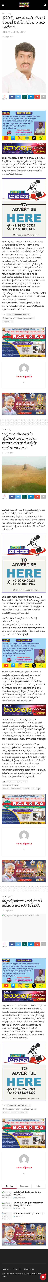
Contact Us (16, 1269)
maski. (24, 1112)
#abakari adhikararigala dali (19, 1105)
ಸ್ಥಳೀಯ (10, 896)
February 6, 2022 (7, 37)
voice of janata (24, 376)
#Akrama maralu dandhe (17, 781)
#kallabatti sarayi (29, 1109)
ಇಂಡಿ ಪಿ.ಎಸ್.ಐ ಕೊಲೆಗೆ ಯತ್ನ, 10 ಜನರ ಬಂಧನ (29, 1214)
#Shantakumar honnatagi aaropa (16, 789)
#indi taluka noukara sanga (18, 314)
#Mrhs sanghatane (10, 785)
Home (4, 13)
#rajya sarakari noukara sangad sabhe (18, 318)
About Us (5, 1269)
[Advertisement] (24, 105)
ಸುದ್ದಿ (9, 429)
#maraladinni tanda (11, 1112)
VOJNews (10, 1274)
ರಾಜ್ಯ (9, 13)
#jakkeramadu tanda (11, 1109)
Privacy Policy (29, 1269)
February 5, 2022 (7, 453)
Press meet (7, 322)
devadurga (36, 789)
